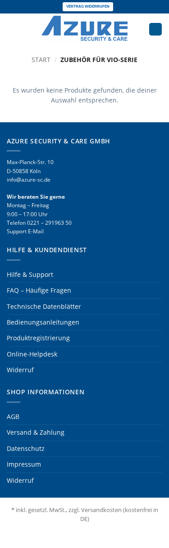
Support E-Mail (25, 231)
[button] (11, 29)
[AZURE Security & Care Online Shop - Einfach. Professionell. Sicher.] (84, 29)
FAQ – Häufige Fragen (39, 290)
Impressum (24, 464)
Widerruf (20, 369)
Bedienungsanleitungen (43, 322)
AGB (13, 416)
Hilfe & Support (30, 274)
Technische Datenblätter (44, 306)
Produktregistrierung (38, 338)
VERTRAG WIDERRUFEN (88, 6)
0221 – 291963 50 (49, 223)
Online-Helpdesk (32, 354)
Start (41, 59)
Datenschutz (26, 448)
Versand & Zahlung (35, 432)
